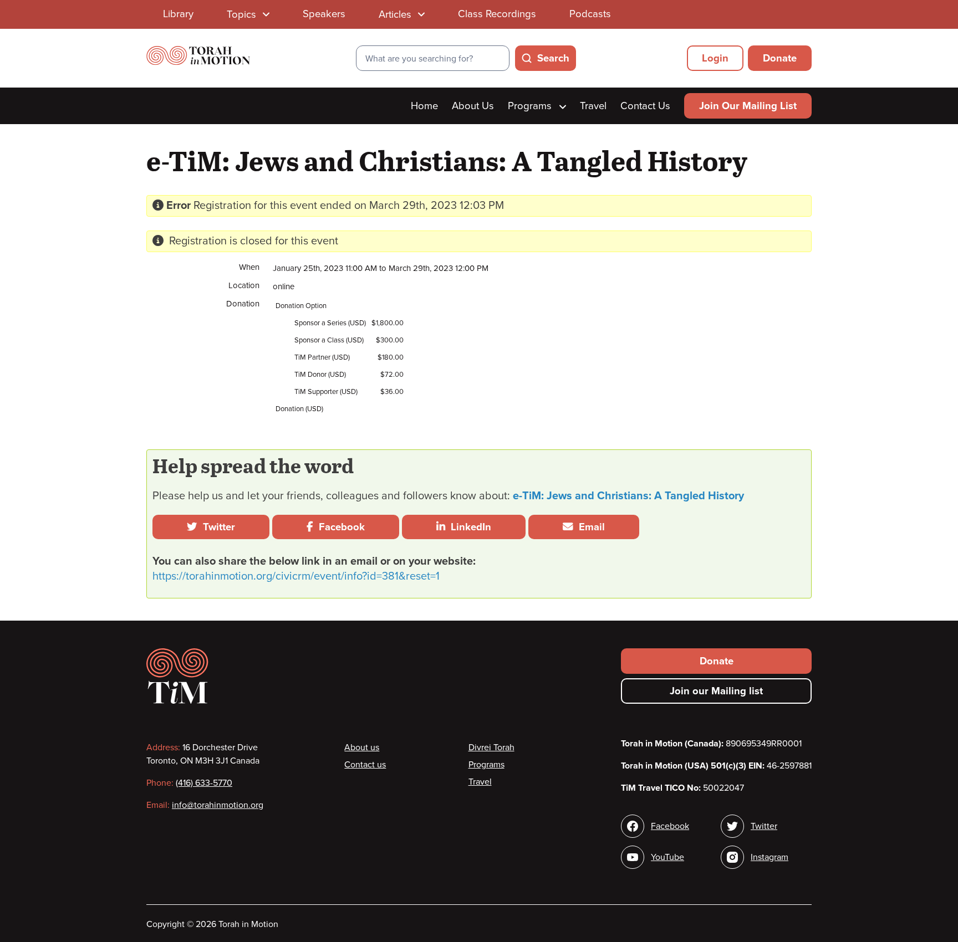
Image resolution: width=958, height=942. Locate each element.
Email (589, 527)
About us (361, 747)
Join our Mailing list (716, 691)
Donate (780, 58)
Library (178, 14)
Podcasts (590, 14)
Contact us (365, 764)
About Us (473, 106)
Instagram (769, 857)
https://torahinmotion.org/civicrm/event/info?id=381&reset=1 (296, 576)
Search (553, 58)
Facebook (670, 826)
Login (715, 58)
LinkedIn (468, 527)
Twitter (216, 527)
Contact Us (645, 106)
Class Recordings (497, 14)
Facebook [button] (339, 527)
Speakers (324, 14)
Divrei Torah (491, 747)
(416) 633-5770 (204, 783)
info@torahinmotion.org (217, 805)
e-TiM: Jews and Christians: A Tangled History (628, 496)
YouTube (667, 857)
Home (424, 106)
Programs (531, 106)
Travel (593, 106)
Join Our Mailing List (748, 106)
